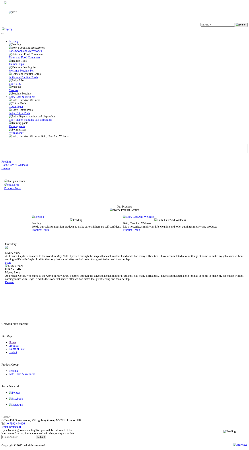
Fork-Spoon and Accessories (25, 50)
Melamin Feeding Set (21, 70)
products (14, 345)
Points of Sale (17, 348)
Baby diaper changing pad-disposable (30, 119)
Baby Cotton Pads (19, 113)
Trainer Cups (16, 64)
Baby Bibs (15, 83)
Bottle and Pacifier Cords (23, 77)
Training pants (17, 126)
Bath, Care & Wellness (22, 96)
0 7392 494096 (10, 7)
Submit (41, 437)
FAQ (4, 20)
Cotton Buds (16, 106)
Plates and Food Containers (24, 57)
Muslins (13, 90)
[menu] (2, 33)
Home (12, 342)
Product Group (40, 229)
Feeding (13, 41)
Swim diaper (16, 132)
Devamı (9, 282)
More (8, 262)
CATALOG (23, 11)
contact (13, 352)
